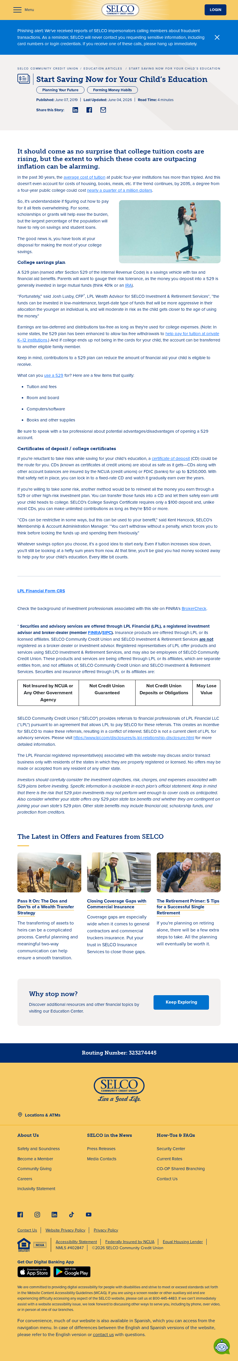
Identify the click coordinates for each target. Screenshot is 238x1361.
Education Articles (103, 68)
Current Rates (169, 1159)
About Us (28, 1135)
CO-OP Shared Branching (181, 1168)
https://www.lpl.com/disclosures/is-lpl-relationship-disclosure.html (133, 738)
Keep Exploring (181, 1002)
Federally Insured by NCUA (129, 1242)
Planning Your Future (60, 90)
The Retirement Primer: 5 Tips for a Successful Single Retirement (188, 907)
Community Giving (34, 1168)
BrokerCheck (194, 608)
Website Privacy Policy (65, 1230)
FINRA (94, 632)
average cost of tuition (84, 177)
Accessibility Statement (76, 1242)
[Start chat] (221, 1346)
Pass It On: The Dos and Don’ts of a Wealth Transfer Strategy (45, 907)
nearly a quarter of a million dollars (119, 190)
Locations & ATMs (42, 1115)
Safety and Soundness (38, 1149)
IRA (128, 285)
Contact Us (167, 1179)
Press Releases (101, 1149)
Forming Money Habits (112, 90)
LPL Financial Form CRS (41, 591)
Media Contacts (101, 1159)
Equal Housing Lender (183, 1242)
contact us (103, 1334)
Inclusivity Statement (36, 1188)
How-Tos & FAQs (176, 1135)
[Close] (217, 37)
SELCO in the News (109, 1135)
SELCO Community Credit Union (47, 68)
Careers (24, 1179)
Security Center (171, 1149)
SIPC (106, 632)
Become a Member (35, 1159)
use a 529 (53, 375)
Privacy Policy (106, 1230)
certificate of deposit (171, 458)
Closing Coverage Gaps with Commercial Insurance (116, 904)
